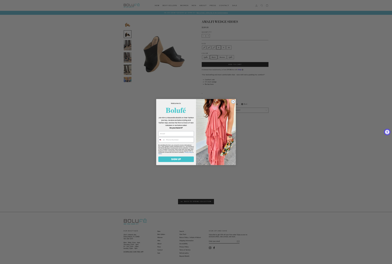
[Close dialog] (233, 101)
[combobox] (161, 139)
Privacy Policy (188, 152)
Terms (160, 153)
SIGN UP (176, 159)
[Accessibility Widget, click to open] (387, 132)
